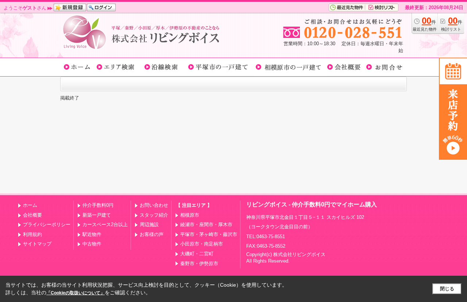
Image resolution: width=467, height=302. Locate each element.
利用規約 (32, 234)
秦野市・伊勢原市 (199, 263)
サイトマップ (37, 244)
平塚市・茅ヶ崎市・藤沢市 (208, 234)
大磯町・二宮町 (196, 253)
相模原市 (189, 215)
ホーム (30, 205)
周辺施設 (149, 224)
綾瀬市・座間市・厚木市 (206, 224)
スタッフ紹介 (154, 215)
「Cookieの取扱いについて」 (75, 292)
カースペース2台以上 (105, 224)
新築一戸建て (96, 215)
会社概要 (32, 215)
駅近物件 (91, 234)
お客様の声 (151, 234)
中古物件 (91, 244)
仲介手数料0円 (97, 205)
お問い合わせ (154, 205)
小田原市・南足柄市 (201, 244)
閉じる (447, 288)
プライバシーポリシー (46, 224)
